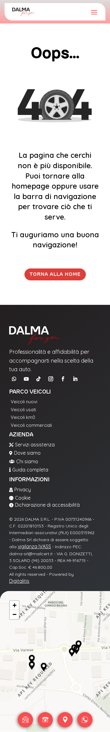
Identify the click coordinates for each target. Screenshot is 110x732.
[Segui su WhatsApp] (14, 379)
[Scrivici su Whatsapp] (85, 719)
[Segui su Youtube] (26, 379)
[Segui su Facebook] (63, 379)
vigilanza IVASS (34, 546)
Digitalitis (19, 581)
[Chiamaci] (45, 719)
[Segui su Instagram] (51, 379)
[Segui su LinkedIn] (75, 379)
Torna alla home (55, 274)
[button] (31, 659)
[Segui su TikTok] (38, 379)
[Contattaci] (25, 719)
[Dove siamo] (65, 719)
